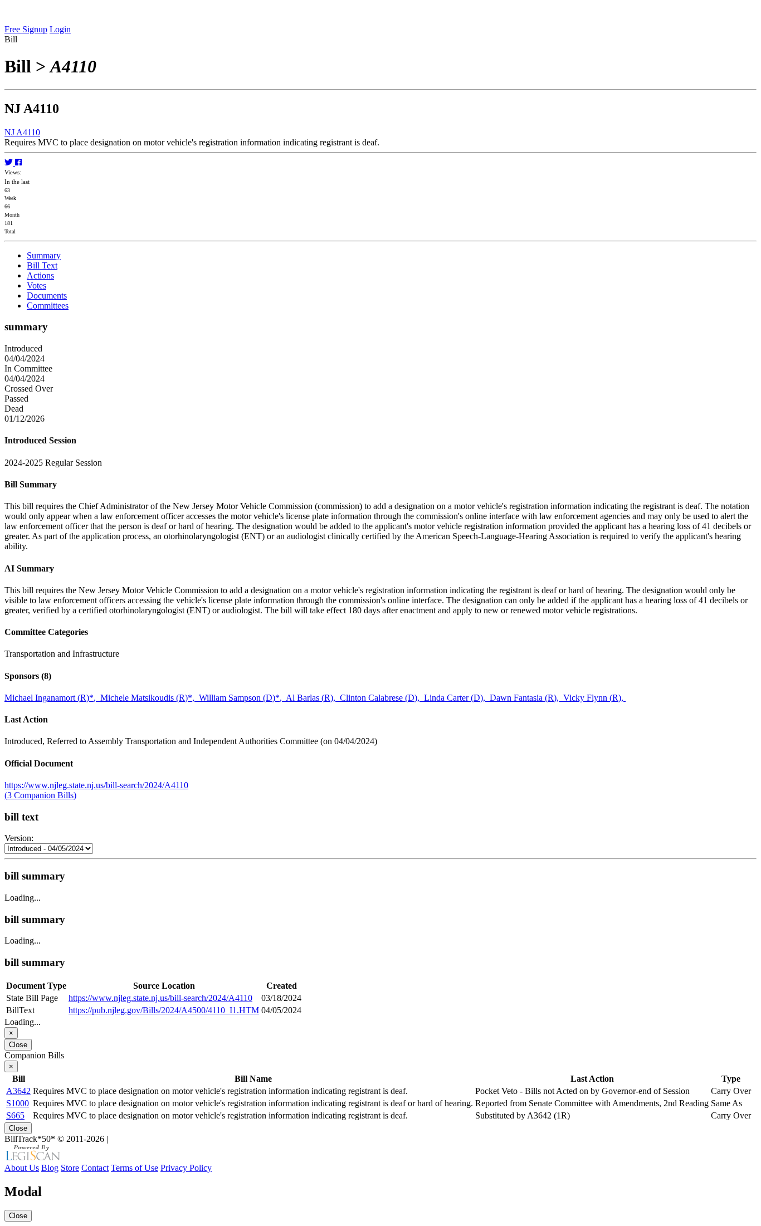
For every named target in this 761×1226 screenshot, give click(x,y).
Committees (48, 305)
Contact (95, 1168)
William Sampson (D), (242, 697)
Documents (47, 295)
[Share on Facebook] (18, 162)
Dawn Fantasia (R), (526, 697)
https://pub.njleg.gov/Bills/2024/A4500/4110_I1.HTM (164, 1010)
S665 (15, 1115)
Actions (40, 275)
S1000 (17, 1103)
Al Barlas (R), (313, 697)
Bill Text (42, 265)
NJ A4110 (22, 132)
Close (18, 1045)
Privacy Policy (186, 1168)
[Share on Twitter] (9, 162)
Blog (49, 1168)
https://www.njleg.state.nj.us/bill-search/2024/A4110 (96, 785)
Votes (36, 285)
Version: (18, 838)
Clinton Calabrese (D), (382, 697)
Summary (44, 255)
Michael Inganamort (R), (52, 697)
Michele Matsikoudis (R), (149, 697)
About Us (21, 1168)
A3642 (18, 1091)
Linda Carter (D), (457, 697)
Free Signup (25, 29)
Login (60, 29)
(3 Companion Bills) (40, 795)
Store (70, 1168)
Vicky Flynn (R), (594, 697)
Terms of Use (134, 1168)
